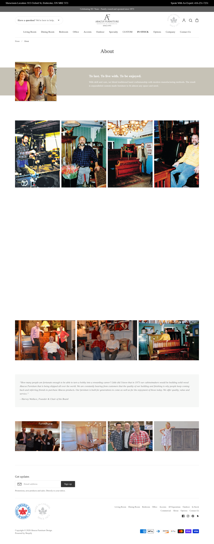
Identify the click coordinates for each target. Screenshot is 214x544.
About (175, 510)
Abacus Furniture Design (41, 530)
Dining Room (47, 32)
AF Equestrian (174, 507)
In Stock (195, 507)
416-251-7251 (201, 3)
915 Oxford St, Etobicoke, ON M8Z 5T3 (47, 3)
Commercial (166, 510)
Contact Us (185, 32)
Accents (87, 32)
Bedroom (63, 32)
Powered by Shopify (23, 533)
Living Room (29, 32)
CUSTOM (127, 32)
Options (157, 32)
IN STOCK (143, 32)
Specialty (113, 32)
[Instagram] (186, 516)
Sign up (68, 484)
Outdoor (100, 32)
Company (170, 32)
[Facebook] (182, 516)
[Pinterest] (191, 516)
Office (76, 32)
